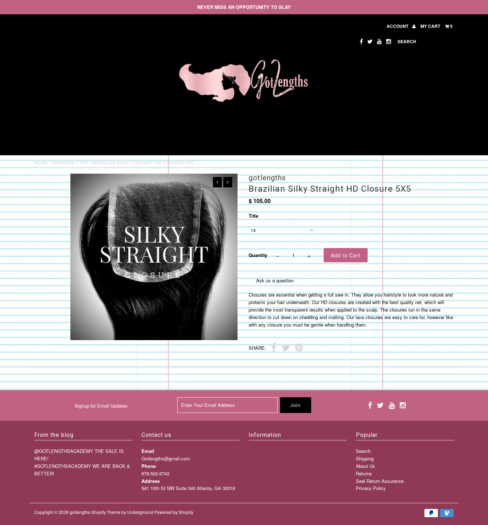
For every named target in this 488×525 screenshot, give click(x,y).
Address (150, 481)
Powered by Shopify (173, 512)
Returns (364, 473)
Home (41, 162)
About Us (365, 466)
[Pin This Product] (299, 348)
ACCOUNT (398, 26)
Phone (148, 466)
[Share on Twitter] (286, 348)
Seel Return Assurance (380, 481)
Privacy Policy (371, 488)
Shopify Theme (105, 512)
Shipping (365, 458)
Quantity (258, 255)
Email (147, 451)
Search (363, 451)
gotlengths (80, 512)
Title (253, 215)
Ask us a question (275, 280)
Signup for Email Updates (101, 405)
